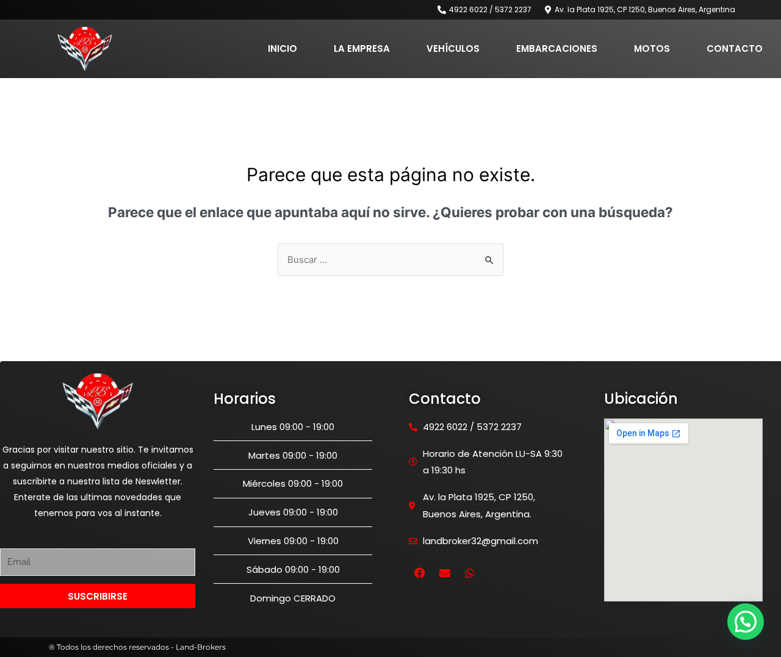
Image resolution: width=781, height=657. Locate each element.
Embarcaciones (556, 48)
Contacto (735, 48)
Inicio (282, 48)
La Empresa (362, 48)
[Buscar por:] (390, 259)
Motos (652, 48)
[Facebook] (420, 573)
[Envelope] (445, 573)
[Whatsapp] (470, 573)
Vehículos (453, 48)
